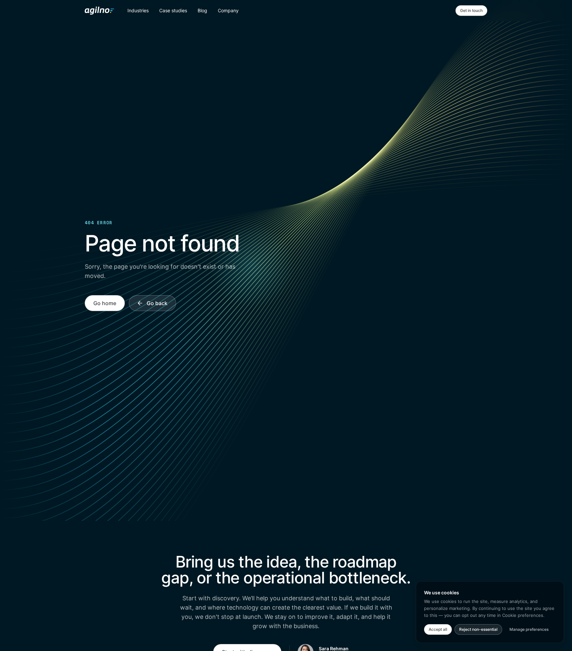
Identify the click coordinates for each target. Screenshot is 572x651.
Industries (138, 10)
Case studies (173, 10)
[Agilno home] (99, 11)
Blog (202, 10)
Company (228, 10)
